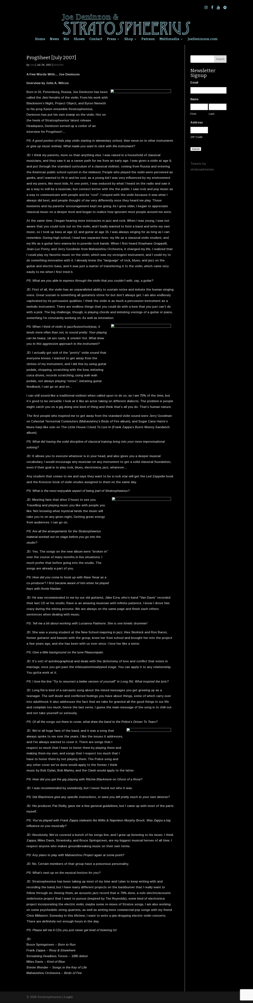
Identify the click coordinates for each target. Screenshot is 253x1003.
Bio (66, 39)
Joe (32, 64)
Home (40, 39)
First (193, 113)
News (54, 39)
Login (68, 997)
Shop (128, 39)
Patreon (148, 39)
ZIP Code (196, 137)
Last (211, 113)
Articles (59, 64)
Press (111, 39)
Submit (196, 149)
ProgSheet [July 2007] (51, 58)
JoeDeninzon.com (203, 39)
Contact (95, 39)
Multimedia (169, 39)
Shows (79, 39)
